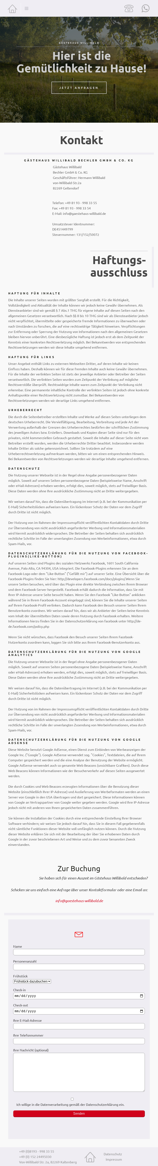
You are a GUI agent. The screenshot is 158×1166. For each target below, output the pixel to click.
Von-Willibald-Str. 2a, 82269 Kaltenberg (48, 1162)
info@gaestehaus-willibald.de (79, 900)
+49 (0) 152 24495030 (35, 1156)
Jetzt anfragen (79, 87)
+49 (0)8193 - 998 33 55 (36, 1151)
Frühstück (20, 976)
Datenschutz (113, 1154)
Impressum (114, 1159)
